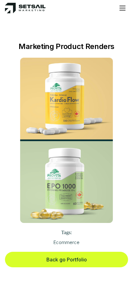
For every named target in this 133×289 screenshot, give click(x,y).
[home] (25, 8)
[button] (122, 8)
